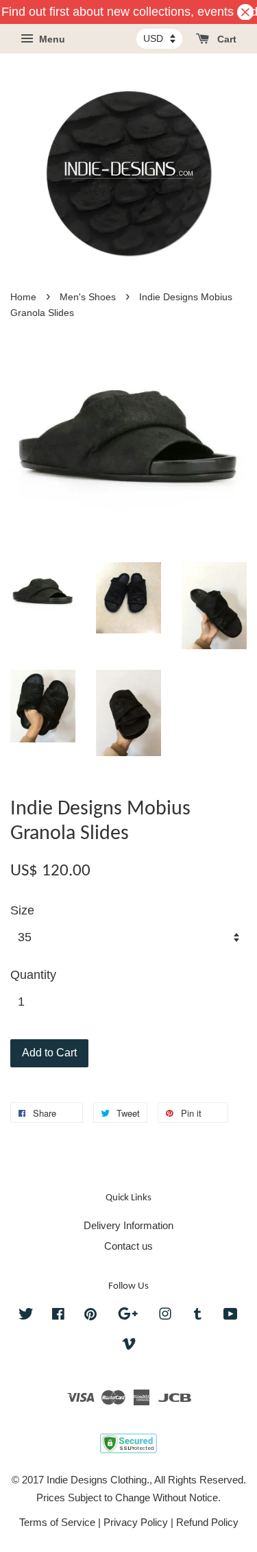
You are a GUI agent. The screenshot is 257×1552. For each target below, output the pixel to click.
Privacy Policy (135, 1522)
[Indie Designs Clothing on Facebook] (58, 1316)
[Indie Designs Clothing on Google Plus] (127, 1316)
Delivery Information (128, 1225)
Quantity (33, 975)
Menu (50, 39)
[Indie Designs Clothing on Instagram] (165, 1316)
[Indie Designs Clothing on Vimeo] (128, 1346)
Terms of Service (57, 1522)
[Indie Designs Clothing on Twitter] (26, 1316)
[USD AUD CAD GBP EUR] (159, 38)
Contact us (128, 1246)
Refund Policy (207, 1522)
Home (23, 297)
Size (22, 910)
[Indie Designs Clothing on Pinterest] (90, 1316)
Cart (225, 39)
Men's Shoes (88, 297)
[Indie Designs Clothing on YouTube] (230, 1316)
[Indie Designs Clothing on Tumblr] (198, 1316)
